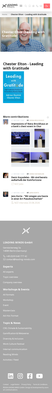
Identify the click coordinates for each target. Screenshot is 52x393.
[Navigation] (21, 6)
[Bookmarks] (30, 6)
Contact (6, 384)
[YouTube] (40, 376)
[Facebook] (31, 376)
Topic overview (10, 276)
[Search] (26, 6)
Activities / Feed (11, 359)
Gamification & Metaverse (16, 333)
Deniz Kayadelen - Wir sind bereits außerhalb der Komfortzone (29, 178)
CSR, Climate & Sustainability (17, 328)
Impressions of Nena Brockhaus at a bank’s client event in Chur (29, 125)
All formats (8, 294)
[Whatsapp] (33, 6)
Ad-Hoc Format (10, 315)
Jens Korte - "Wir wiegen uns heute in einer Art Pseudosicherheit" (29, 197)
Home (4, 14)
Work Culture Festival (13, 343)
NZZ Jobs (18, 183)
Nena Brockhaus (37, 120)
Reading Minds (10, 354)
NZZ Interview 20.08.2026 (27, 202)
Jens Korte (34, 193)
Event (5, 305)
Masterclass (9, 310)
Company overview (12, 282)
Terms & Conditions (40, 384)
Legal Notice (15, 384)
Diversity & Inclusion (13, 338)
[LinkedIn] (11, 376)
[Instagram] (21, 376)
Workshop (8, 299)
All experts (8, 271)
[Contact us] (47, 6)
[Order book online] (13, 87)
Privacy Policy (26, 384)
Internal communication (15, 349)
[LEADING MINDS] (9, 5)
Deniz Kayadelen (37, 174)
